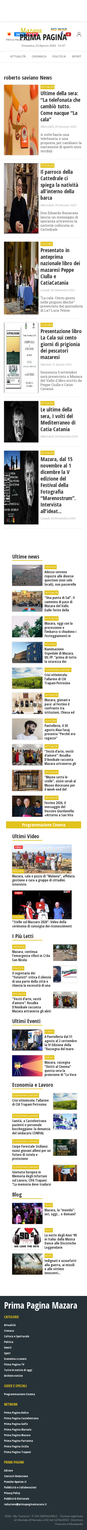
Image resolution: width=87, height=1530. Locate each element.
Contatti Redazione (16, 1476)
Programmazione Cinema (19, 1394)
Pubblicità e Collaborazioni (20, 1487)
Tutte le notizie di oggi (18, 1370)
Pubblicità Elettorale (16, 1498)
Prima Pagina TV (14, 1364)
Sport (76, 56)
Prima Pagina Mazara (17, 1435)
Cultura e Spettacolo (16, 1336)
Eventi (8, 1347)
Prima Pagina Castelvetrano (21, 1418)
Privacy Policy (12, 1493)
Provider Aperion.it (15, 1482)
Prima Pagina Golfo (16, 1424)
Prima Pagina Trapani (17, 1452)
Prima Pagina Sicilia (16, 1446)
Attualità (18, 56)
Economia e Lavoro (15, 1359)
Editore (8, 1470)
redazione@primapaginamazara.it (25, 1504)
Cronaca (39, 56)
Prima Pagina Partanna (18, 1441)
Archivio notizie (13, 1376)
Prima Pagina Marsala (17, 1429)
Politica (59, 56)
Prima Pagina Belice (16, 1412)
